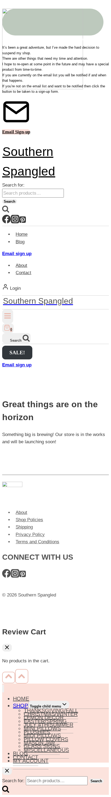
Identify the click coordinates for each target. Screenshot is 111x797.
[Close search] (7, 771)
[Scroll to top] (8, 677)
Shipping (24, 527)
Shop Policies (29, 519)
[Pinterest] (22, 221)
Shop (20, 706)
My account (30, 761)
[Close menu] (3, 688)
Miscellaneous (46, 750)
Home (21, 234)
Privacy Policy (30, 534)
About (21, 265)
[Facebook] (6, 221)
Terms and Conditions (37, 541)
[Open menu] (7, 316)
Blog (20, 241)
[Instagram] (15, 221)
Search (9, 201)
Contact (23, 272)
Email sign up (17, 253)
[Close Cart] (7, 648)
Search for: (13, 185)
